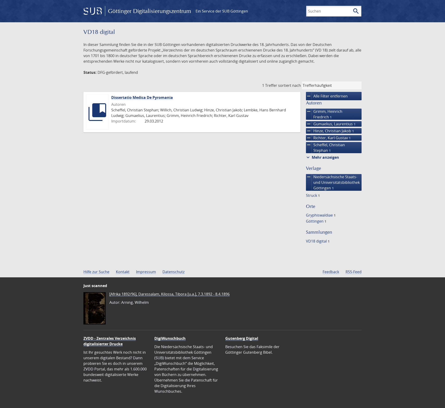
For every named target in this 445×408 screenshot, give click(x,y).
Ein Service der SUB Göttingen (222, 11)
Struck (313, 195)
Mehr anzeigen (322, 157)
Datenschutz (173, 271)
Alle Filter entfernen (327, 96)
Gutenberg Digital (241, 338)
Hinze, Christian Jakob (330, 131)
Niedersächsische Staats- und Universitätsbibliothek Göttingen (333, 182)
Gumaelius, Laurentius (331, 124)
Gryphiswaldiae (321, 215)
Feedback (331, 271)
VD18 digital (318, 241)
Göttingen (316, 221)
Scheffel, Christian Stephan (325, 147)
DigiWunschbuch (170, 338)
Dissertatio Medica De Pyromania (142, 97)
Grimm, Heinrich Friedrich (324, 114)
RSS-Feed (354, 271)
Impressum (146, 271)
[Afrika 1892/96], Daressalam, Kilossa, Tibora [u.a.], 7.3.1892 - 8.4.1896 (169, 294)
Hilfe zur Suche (96, 271)
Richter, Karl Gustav (328, 138)
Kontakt (123, 271)
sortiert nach (289, 85)
